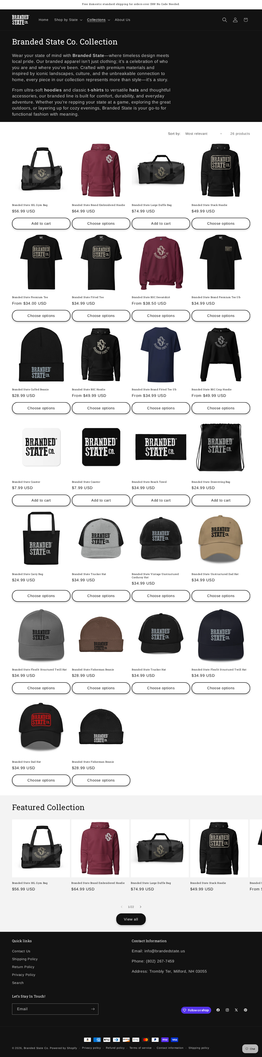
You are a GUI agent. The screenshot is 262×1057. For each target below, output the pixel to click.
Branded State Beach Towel (149, 481)
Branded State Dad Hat (26, 761)
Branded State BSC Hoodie (88, 389)
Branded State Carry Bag (27, 574)
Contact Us (21, 951)
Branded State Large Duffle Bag (152, 205)
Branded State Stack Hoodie (209, 205)
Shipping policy (199, 1047)
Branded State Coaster (26, 481)
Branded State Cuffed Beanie (30, 389)
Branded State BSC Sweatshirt (151, 297)
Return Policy (23, 967)
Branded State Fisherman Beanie (93, 669)
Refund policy (115, 1047)
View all (131, 919)
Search (18, 983)
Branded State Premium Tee (30, 297)
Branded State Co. (36, 1048)
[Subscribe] (93, 1008)
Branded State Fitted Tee (88, 297)
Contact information (170, 1047)
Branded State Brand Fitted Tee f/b (154, 389)
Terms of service (140, 1047)
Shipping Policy (25, 959)
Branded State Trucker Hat (89, 574)
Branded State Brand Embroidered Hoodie (98, 205)
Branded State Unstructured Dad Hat (215, 574)
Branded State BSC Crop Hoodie (212, 389)
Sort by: (174, 134)
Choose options (101, 223)
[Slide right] (140, 907)
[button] (67, 20)
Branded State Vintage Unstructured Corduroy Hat (155, 576)
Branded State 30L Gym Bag (30, 205)
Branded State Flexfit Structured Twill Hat (39, 669)
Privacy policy (91, 1047)
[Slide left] (121, 907)
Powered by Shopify (63, 1048)
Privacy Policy (24, 975)
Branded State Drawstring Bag (211, 481)
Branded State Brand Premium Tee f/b (216, 297)
